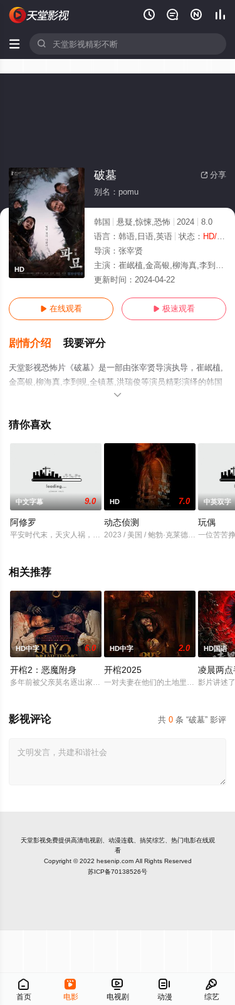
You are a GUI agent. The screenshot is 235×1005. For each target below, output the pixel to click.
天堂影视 (33, 840)
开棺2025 (123, 670)
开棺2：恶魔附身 (43, 670)
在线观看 (61, 308)
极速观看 (174, 308)
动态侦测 (121, 522)
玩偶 (207, 522)
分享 (213, 175)
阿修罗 (23, 522)
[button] (36, 343)
